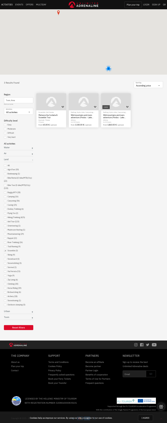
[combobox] (148, 84)
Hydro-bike (81, 112)
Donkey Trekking (16, 209)
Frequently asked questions (61, 374)
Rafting (73, 112)
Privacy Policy (54, 370)
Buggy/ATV (14, 192)
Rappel (12, 238)
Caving (12, 205)
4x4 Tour (13, 221)
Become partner (93, 366)
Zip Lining (13, 280)
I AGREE (146, 418)
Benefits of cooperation (96, 374)
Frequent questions (94, 383)
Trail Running (14, 246)
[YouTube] (154, 344)
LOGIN (146, 4)
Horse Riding (14, 288)
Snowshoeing (14, 300)
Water (7, 147)
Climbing (13, 284)
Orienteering (14, 226)
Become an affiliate (94, 362)
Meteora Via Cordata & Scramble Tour (48, 116)
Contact (15, 370)
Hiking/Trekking (16, 217)
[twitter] (147, 344)
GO (150, 374)
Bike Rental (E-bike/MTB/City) (18, 179)
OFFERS (29, 4)
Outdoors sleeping (16, 305)
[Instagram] (136, 344)
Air (5, 153)
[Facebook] (141, 344)
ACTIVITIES (7, 4)
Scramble (13, 250)
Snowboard (13, 259)
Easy (9, 125)
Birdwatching (14, 292)
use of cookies (105, 418)
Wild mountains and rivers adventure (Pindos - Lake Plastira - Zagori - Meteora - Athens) (82, 116)
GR (164, 4)
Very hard (11, 137)
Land (6, 159)
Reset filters (18, 327)
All (9, 165)
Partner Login (91, 370)
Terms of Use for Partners (97, 379)
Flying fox (13, 213)
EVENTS (19, 4)
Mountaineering (16, 234)
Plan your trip (133, 4)
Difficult (11, 133)
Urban (7, 311)
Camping (13, 196)
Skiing (11, 255)
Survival (12, 267)
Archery (12, 296)
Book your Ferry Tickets (59, 379)
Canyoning (14, 201)
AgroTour (13, 169)
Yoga (11, 275)
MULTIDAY (41, 4)
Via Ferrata (14, 271)
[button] (58, 13)
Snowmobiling (15, 263)
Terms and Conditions (58, 362)
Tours (6, 317)
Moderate (12, 129)
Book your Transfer (57, 383)
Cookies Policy (55, 366)
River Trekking (15, 242)
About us (15, 362)
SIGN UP (156, 4)
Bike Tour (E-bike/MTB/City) (17, 187)
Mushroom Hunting (16, 230)
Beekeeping (14, 174)
